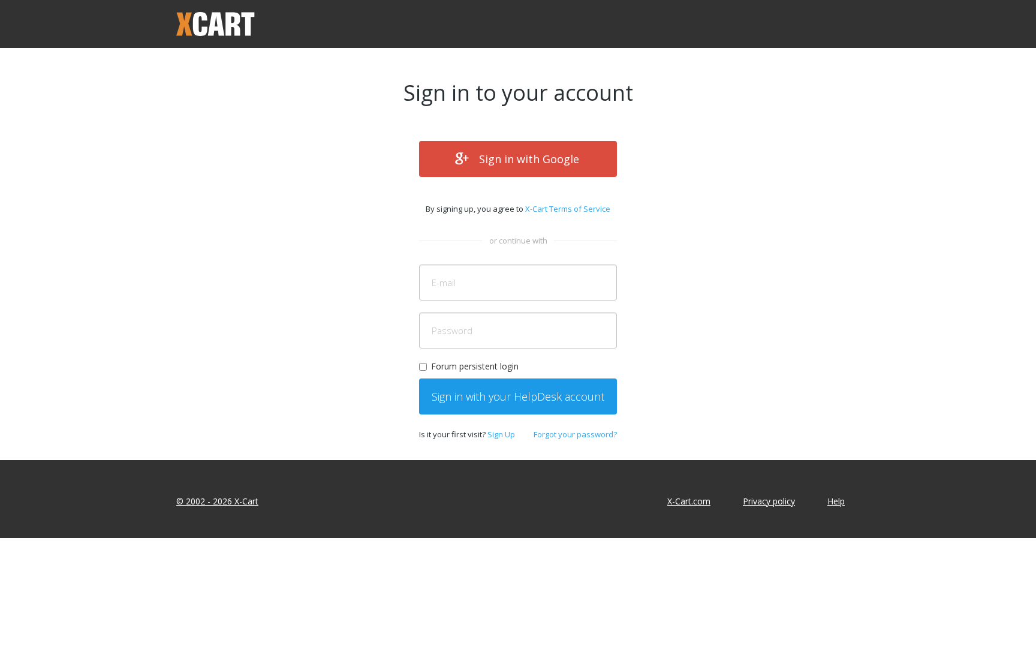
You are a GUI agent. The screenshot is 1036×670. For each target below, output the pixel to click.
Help (836, 501)
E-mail (444, 283)
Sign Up (501, 434)
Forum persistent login (475, 366)
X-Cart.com (688, 501)
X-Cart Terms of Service (567, 208)
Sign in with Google (529, 159)
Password (452, 330)
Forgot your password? (575, 434)
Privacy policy (769, 501)
